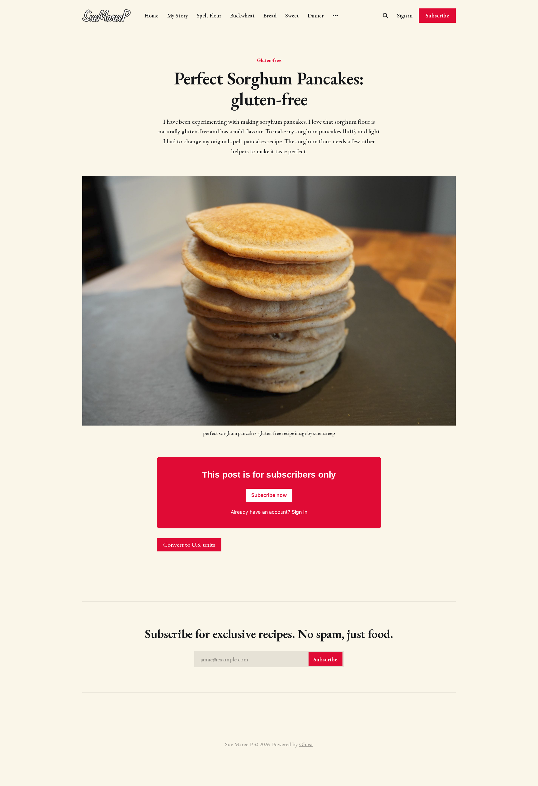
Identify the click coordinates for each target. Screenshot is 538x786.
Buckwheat (242, 15)
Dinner (316, 15)
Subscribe (437, 15)
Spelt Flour (209, 15)
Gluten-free (269, 60)
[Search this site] (385, 15)
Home (151, 15)
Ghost (306, 744)
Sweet (292, 15)
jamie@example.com (269, 659)
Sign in (405, 15)
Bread (269, 15)
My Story (177, 15)
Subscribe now (269, 495)
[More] (335, 15)
